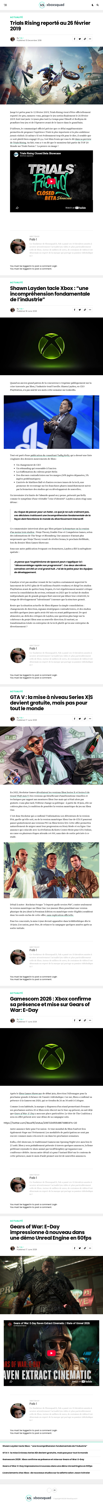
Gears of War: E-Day (24, 1113)
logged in (27, 268)
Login (54, 266)
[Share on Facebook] (74, 39)
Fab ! (21, 38)
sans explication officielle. (60, 915)
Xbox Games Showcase (30, 1093)
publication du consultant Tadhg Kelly (50, 455)
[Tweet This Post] (80, 39)
